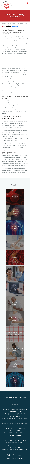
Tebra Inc (15, 397)
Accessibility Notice (21, 401)
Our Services (20, 23)
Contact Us (15, 404)
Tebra (21, 458)
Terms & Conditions (9, 401)
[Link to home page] (8, 5)
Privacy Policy (22, 397)
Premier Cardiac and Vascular (8, 23)
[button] (27, 3)
